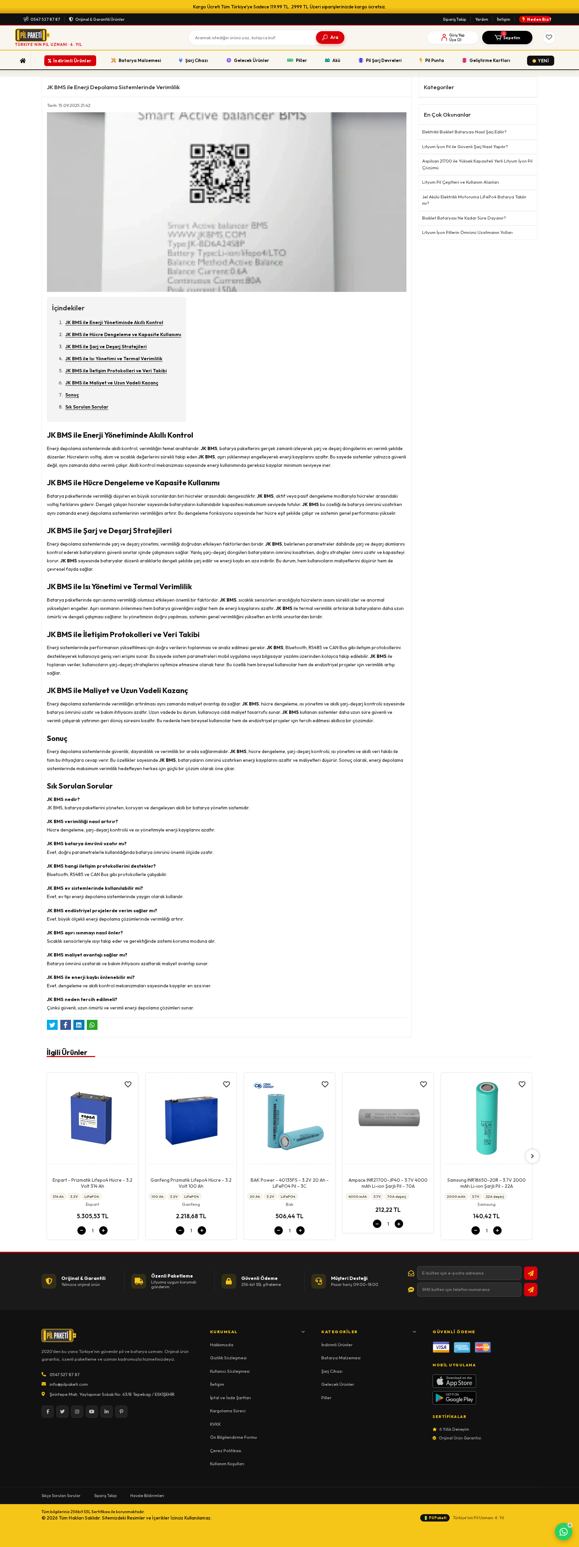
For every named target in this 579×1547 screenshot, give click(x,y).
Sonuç (72, 395)
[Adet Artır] (103, 1230)
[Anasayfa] (23, 61)
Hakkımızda (221, 1344)
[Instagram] (77, 1412)
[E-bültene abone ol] (530, 1273)
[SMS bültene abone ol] (530, 1289)
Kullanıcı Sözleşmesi (230, 1371)
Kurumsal (224, 1331)
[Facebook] (48, 1412)
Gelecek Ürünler (337, 1384)
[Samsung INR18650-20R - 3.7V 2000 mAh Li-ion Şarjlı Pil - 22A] (388, 1120)
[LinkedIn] (107, 1412)
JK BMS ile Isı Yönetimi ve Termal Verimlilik (114, 359)
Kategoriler (339, 1331)
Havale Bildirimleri (147, 1495)
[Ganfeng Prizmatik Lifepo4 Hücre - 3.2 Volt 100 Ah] (92, 1120)
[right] (532, 1156)
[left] (47, 1156)
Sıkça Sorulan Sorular (61, 1495)
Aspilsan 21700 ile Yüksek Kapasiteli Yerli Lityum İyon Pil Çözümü (477, 164)
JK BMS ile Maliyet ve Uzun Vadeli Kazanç (111, 383)
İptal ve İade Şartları (230, 1397)
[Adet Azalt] (81, 1230)
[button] (507, 37)
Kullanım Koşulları (227, 1463)
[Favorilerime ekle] (128, 1084)
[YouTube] (92, 1412)
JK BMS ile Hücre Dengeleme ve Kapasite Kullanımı (123, 334)
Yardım (481, 19)
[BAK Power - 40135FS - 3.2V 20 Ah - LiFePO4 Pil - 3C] (191, 1120)
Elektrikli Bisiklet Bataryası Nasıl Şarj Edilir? (464, 131)
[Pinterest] (121, 1412)
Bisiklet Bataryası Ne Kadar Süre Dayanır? (464, 218)
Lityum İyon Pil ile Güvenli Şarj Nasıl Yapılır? (465, 146)
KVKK (215, 1424)
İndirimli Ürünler (336, 1344)
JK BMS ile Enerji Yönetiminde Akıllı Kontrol (114, 322)
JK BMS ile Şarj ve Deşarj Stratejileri (106, 347)
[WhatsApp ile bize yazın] (563, 1531)
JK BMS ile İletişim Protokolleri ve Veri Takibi (116, 371)
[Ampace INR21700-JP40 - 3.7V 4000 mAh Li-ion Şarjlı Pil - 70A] (289, 1120)
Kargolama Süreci (228, 1410)
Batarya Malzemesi (341, 1357)
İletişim (503, 19)
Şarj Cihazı (331, 1371)
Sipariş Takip (454, 19)
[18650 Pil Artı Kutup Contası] (486, 1120)
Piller (326, 1397)
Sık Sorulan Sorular (86, 407)
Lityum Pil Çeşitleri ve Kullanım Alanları (460, 182)
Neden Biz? (539, 19)
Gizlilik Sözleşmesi (228, 1357)
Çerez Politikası (225, 1450)
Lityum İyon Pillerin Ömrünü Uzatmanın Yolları (467, 232)
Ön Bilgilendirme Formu (233, 1437)
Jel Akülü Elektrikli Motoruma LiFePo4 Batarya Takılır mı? (474, 200)
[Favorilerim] (549, 37)
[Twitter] (62, 1412)
